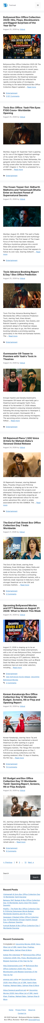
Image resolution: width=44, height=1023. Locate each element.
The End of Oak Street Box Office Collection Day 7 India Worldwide (22, 525)
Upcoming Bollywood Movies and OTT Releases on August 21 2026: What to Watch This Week (22, 608)
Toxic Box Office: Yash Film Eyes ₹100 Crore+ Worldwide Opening (21, 110)
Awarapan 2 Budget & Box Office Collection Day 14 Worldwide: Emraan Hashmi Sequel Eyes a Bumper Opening (21, 919)
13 (25, 862)
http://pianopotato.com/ (13, 966)
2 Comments (11, 594)
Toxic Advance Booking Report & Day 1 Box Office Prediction (21, 273)
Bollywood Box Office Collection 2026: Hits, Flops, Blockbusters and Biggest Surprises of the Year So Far (21, 21)
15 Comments (11, 767)
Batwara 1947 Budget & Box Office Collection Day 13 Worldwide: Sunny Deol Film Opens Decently (21, 902)
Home (11, 1010)
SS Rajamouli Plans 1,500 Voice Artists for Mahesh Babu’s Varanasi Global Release (21, 441)
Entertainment (11, 93)
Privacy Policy (20, 1010)
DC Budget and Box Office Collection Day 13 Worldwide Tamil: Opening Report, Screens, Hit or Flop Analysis (21, 782)
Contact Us (22, 1013)
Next (31, 862)
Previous (7, 862)
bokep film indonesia (11, 955)
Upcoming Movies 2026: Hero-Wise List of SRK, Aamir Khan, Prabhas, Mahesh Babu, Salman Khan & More (22, 947)
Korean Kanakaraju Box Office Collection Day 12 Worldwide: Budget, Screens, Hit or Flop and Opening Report (21, 698)
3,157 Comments (12, 96)
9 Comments (11, 851)
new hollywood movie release (18, 677)
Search (6, 873)
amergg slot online (10, 979)
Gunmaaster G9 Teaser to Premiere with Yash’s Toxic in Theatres (19, 356)
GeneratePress (34, 1020)
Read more (31, 87)
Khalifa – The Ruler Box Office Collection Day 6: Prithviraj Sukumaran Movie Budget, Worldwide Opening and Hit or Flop (21, 911)
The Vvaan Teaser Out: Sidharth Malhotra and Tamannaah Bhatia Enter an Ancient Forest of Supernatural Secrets (22, 191)
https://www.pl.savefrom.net (14, 990)
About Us (31, 1010)
